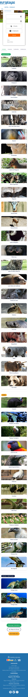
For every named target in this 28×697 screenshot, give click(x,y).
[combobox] (14, 26)
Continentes (16, 49)
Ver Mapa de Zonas (14, 629)
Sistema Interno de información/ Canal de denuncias (14, 670)
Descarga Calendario (14, 625)
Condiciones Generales (14, 667)
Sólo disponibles (10, 41)
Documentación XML (14, 675)
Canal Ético (14, 672)
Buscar (14, 35)
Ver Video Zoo (14, 633)
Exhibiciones (23, 49)
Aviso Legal (14, 665)
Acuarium (10, 49)
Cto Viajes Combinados (14, 668)
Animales (4, 49)
